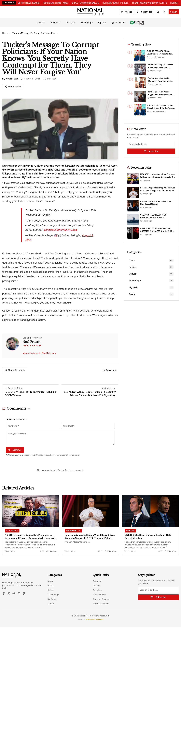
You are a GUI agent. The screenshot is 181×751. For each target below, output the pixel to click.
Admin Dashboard (101, 603)
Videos (128, 12)
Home (5, 33)
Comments (111, 370)
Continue (16, 450)
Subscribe (153, 151)
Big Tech (102, 22)
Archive (118, 22)
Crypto (51, 603)
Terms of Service (101, 599)
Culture (69, 22)
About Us (97, 581)
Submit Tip (146, 12)
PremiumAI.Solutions (94, 619)
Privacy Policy (99, 594)
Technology (87, 22)
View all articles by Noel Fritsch (39, 353)
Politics (54, 22)
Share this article (16, 370)
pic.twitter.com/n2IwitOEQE (60, 229)
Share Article (14, 86)
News (40, 22)
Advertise (97, 590)
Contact (96, 585)
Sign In (173, 12)
